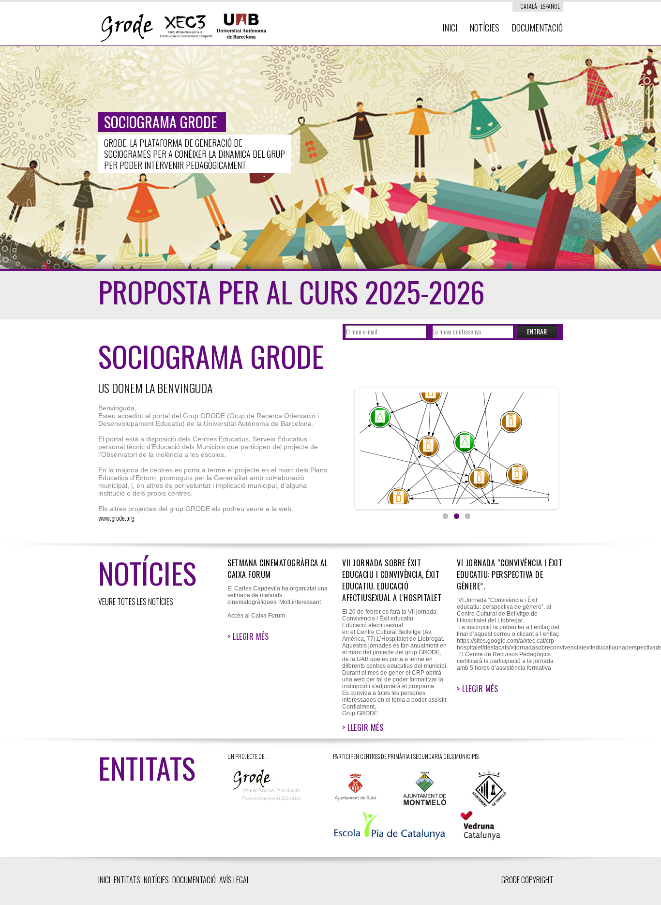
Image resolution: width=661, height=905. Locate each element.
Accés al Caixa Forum (256, 615)
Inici (449, 27)
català (528, 6)
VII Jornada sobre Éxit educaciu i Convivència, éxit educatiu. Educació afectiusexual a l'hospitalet (391, 580)
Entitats (127, 880)
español (550, 6)
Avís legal (234, 880)
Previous (349, 446)
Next (563, 446)
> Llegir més (248, 636)
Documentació (537, 27)
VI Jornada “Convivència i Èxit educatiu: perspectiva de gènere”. (509, 574)
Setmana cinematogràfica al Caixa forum (277, 568)
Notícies (484, 27)
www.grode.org (116, 518)
